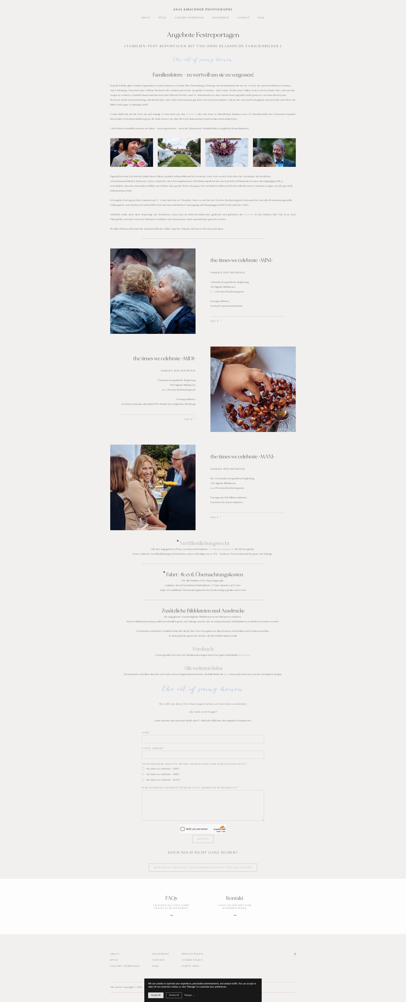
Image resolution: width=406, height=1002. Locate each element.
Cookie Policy (192, 960)
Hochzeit (191, 114)
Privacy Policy (192, 954)
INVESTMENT (220, 18)
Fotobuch (249, 214)
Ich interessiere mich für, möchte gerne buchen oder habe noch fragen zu (195, 764)
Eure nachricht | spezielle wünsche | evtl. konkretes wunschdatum (190, 788)
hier (226, 674)
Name (146, 732)
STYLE (163, 18)
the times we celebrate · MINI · (163, 768)
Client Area (191, 966)
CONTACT (243, 18)
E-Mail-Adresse (153, 748)
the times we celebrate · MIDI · (163, 774)
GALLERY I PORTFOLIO (189, 18)
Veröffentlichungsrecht (204, 543)
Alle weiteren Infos (203, 668)
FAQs (261, 18)
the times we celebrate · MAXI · (163, 779)
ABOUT (146, 18)
